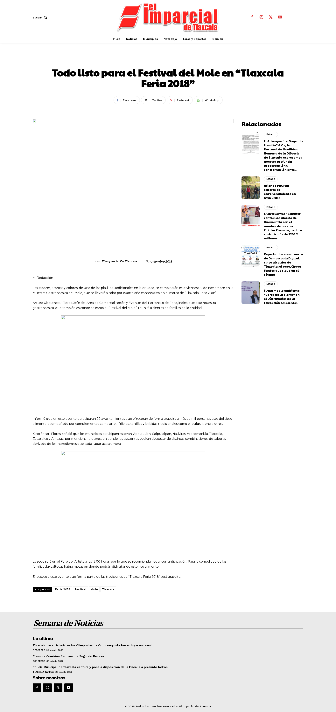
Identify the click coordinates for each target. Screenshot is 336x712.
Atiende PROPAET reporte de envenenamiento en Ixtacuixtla (280, 191)
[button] (41, 17)
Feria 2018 (62, 589)
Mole (94, 589)
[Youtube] (280, 17)
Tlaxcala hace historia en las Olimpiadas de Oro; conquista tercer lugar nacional (92, 645)
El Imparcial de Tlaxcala (119, 261)
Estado (168, 59)
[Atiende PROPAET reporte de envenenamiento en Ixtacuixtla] (251, 187)
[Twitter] (271, 17)
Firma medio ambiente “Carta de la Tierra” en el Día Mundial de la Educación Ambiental (282, 296)
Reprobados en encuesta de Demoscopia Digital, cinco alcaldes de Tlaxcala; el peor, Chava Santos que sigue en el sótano (283, 264)
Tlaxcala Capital (43, 672)
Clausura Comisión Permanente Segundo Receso (68, 656)
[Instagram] (261, 17)
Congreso (39, 661)
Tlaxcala (108, 589)
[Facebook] (252, 17)
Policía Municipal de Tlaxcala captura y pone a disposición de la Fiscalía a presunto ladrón (100, 667)
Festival (80, 589)
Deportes (39, 650)
